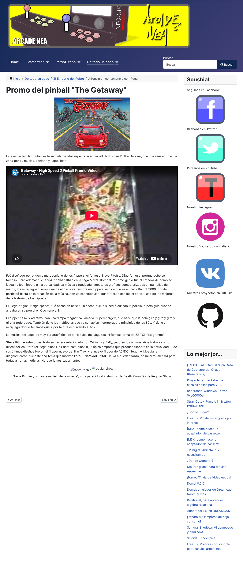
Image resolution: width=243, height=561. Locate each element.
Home (14, 62)
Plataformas (34, 62)
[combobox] (190, 64)
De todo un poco (100, 62)
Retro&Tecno (66, 62)
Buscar (168, 58)
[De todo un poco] (116, 62)
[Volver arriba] (236, 554)
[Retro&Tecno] (78, 62)
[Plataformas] (46, 62)
